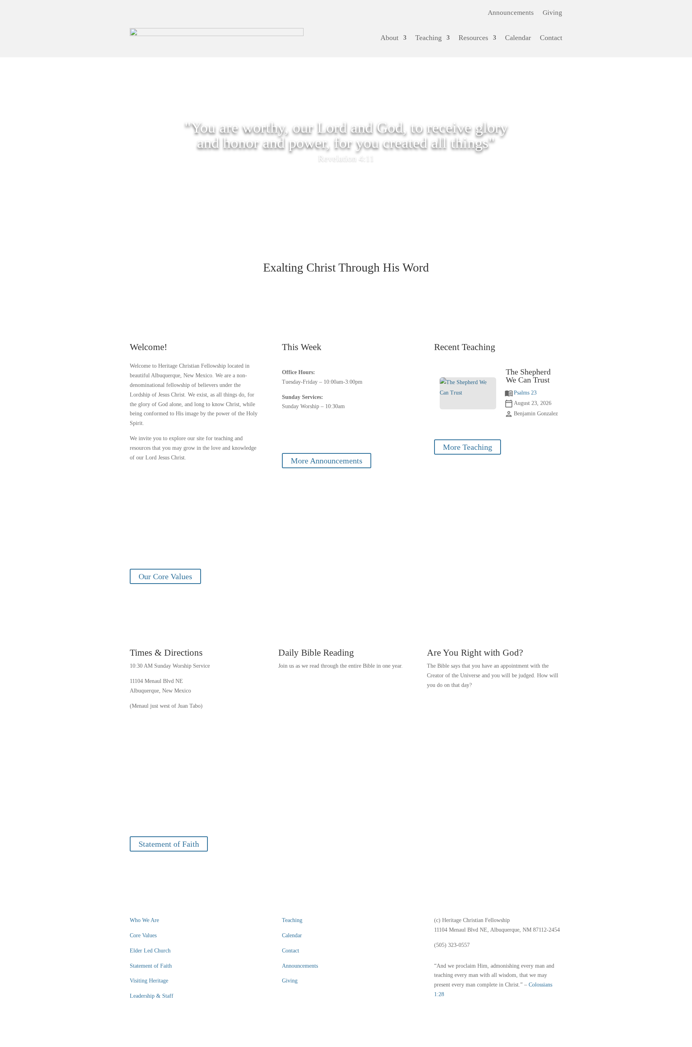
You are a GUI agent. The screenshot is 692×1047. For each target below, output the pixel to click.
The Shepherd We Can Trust (528, 376)
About (389, 38)
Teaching (428, 38)
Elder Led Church (150, 951)
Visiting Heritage (149, 981)
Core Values (143, 935)
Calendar (518, 38)
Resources (473, 38)
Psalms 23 (525, 393)
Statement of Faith (169, 844)
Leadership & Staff (151, 996)
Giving (552, 13)
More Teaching (467, 447)
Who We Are (144, 920)
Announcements (511, 13)
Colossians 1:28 (346, 817)
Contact (551, 38)
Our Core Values (165, 576)
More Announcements (326, 460)
